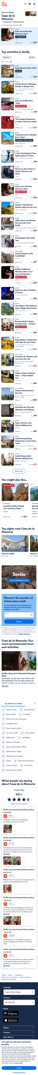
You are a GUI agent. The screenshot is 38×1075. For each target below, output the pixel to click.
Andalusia (18, 975)
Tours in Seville (25, 977)
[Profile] (34, 4)
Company (6, 1032)
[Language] (29, 3)
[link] (19, 36)
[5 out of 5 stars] (19, 812)
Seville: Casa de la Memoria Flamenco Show (18, 810)
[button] (19, 36)
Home (4, 975)
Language (7, 987)
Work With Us (8, 1037)
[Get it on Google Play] (10, 1013)
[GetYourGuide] (4, 4)
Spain (10, 975)
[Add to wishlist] (12, 30)
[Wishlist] (25, 4)
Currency (6, 998)
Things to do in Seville (9, 977)
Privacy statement (24, 634)
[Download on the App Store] (10, 1020)
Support (6, 1028)
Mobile (5, 1009)
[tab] (13, 703)
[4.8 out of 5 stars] (19, 799)
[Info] (20, 25)
